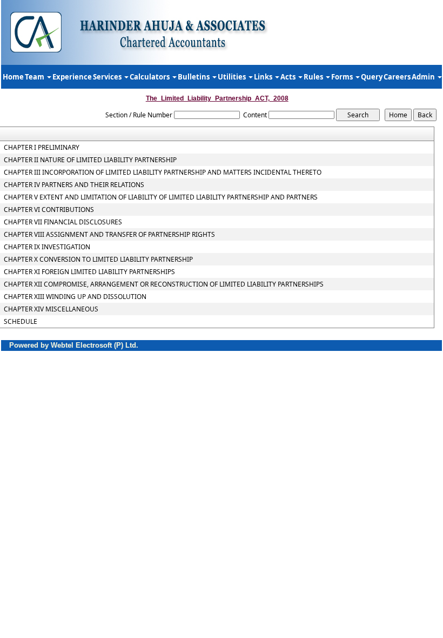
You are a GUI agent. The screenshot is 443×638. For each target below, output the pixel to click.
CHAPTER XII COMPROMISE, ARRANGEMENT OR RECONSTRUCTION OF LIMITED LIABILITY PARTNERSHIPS (164, 284)
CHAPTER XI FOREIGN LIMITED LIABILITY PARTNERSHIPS (89, 272)
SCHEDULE (20, 321)
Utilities (232, 77)
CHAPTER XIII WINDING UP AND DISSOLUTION (75, 297)
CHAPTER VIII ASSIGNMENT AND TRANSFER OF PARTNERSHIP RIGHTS (109, 234)
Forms (342, 77)
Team (35, 77)
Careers (397, 77)
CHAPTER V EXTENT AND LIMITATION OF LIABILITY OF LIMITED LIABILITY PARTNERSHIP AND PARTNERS (161, 197)
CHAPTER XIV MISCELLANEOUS (51, 309)
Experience (72, 77)
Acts (288, 77)
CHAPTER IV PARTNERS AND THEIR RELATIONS (74, 185)
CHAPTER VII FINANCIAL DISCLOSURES (63, 222)
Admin (424, 77)
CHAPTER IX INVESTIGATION (47, 247)
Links (264, 77)
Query (371, 77)
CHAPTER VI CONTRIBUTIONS (49, 209)
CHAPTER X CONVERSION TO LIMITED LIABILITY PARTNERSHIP (98, 259)
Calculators (150, 77)
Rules (314, 77)
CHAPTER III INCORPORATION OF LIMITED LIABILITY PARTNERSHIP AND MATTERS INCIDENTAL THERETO (162, 172)
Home (13, 77)
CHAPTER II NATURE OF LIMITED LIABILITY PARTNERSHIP (90, 160)
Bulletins (194, 77)
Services (108, 77)
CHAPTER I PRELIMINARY (41, 147)
